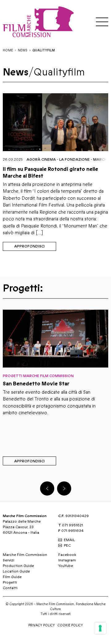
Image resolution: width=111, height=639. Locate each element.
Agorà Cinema (41, 159)
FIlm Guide (12, 576)
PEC (67, 545)
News (22, 50)
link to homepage (40, 21)
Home (8, 50)
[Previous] (47, 488)
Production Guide (18, 565)
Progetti (10, 582)
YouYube (65, 565)
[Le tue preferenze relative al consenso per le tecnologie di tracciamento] (100, 628)
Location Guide (16, 571)
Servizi (8, 560)
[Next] (64, 488)
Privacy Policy (41, 625)
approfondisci (29, 246)
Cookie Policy (70, 625)
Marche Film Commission (25, 554)
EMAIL (69, 539)
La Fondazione (74, 159)
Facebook (67, 554)
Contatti (10, 587)
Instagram (67, 560)
